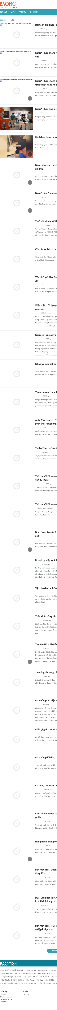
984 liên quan (46, 564)
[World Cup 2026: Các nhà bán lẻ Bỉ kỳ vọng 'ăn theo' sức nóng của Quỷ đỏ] (16, 287)
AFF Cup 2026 (45, 977)
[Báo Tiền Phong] (38, 648)
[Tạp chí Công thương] (38, 733)
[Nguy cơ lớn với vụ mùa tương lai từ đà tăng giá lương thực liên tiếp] (16, 344)
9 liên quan (44, 89)
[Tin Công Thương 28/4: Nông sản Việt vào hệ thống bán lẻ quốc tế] (16, 682)
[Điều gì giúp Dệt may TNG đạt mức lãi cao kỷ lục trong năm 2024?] (16, 739)
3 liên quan (46, 877)
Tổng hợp (26, 995)
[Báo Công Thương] (38, 676)
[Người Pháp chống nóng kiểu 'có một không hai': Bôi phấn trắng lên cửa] (16, 62)
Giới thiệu (3, 995)
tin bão (17, 974)
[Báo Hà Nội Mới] (38, 396)
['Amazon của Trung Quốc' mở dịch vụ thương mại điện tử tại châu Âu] (16, 401)
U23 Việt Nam (31, 970)
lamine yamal (13, 983)
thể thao (40, 980)
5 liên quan (44, 285)
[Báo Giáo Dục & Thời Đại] (36, 197)
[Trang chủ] (8, 5)
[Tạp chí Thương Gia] (37, 452)
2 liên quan (47, 846)
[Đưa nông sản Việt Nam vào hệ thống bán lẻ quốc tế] (16, 710)
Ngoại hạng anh (7, 974)
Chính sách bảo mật (6, 999)
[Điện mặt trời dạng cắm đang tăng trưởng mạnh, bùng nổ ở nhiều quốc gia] (16, 315)
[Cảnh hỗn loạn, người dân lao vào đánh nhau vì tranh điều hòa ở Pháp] (16, 146)
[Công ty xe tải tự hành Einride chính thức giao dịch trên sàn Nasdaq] (16, 259)
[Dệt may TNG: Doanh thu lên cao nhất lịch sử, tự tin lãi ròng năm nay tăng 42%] (16, 879)
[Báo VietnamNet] (37, 173)
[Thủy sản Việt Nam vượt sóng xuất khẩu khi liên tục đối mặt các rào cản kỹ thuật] (16, 486)
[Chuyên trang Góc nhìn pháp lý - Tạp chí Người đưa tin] (37, 89)
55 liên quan (46, 648)
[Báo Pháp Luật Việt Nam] (37, 564)
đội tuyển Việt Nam (31, 977)
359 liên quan (46, 396)
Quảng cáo (3, 1001)
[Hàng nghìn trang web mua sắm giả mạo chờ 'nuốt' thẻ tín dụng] (16, 851)
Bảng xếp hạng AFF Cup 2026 (11, 977)
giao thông (30, 980)
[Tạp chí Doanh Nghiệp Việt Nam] (37, 592)
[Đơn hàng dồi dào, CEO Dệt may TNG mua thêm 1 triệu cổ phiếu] (16, 767)
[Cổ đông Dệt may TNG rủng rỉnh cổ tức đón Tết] (16, 795)
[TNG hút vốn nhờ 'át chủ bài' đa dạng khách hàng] (16, 231)
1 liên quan (43, 61)
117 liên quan (44, 29)
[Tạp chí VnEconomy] (37, 313)
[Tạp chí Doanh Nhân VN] (37, 905)
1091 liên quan (48, 789)
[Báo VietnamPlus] (38, 484)
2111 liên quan (46, 313)
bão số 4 (24, 983)
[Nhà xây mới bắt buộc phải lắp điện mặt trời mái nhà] (16, 373)
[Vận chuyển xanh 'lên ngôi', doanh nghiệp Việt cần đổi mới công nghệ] (16, 598)
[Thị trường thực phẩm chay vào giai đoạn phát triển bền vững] (16, 458)
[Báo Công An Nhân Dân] (39, 339)
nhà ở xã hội (50, 980)
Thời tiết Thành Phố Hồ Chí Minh (13, 980)
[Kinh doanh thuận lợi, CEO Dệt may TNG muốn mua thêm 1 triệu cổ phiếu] (16, 823)
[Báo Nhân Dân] (37, 620)
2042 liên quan (48, 484)
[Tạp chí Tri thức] (37, 29)
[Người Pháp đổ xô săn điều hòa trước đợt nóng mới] (16, 118)
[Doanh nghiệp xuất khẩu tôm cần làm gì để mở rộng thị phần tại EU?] (16, 570)
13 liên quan (49, 339)
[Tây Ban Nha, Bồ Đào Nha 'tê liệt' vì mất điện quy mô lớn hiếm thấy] (16, 654)
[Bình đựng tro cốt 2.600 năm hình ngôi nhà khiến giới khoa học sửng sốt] (16, 542)
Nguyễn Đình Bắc (17, 970)
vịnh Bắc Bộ (27, 974)
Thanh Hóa (32, 983)
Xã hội (4, 983)
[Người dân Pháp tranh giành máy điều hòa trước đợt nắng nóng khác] (16, 203)
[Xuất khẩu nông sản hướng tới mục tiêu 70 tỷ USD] (16, 626)
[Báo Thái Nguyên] (38, 253)
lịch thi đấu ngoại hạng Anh (43, 974)
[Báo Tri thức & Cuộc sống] (38, 540)
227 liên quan (47, 428)
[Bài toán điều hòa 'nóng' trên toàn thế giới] (16, 34)
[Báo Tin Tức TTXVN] (37, 285)
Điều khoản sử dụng (6, 997)
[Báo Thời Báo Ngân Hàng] (38, 225)
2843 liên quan (46, 620)
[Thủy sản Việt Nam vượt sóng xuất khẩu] (16, 514)
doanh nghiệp (43, 970)
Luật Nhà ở (5, 970)
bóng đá (42, 983)
